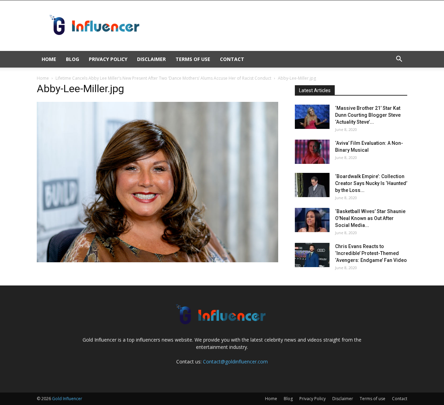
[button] (399, 59)
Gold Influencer (67, 399)
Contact (232, 59)
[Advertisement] (281, 25)
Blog (72, 59)
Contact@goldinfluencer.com (235, 361)
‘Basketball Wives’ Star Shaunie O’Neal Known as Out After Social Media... (370, 218)
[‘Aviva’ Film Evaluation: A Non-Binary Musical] (312, 152)
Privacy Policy (108, 59)
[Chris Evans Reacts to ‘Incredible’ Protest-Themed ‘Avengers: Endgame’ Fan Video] (312, 255)
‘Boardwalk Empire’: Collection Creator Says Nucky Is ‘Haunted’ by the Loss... (371, 183)
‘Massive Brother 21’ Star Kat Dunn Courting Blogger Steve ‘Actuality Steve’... (368, 115)
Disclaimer (151, 59)
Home (49, 59)
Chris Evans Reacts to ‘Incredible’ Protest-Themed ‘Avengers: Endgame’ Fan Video (371, 253)
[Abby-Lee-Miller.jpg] (157, 260)
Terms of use (193, 59)
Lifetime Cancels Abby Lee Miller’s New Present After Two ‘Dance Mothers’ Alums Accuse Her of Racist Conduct (163, 78)
